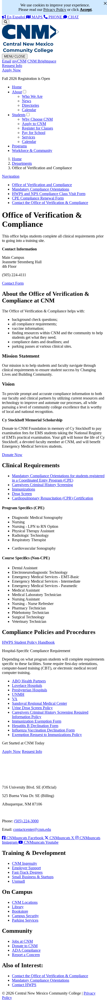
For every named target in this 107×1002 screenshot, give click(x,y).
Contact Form (13, 283)
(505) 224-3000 (26, 821)
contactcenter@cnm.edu (32, 829)
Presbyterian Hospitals (29, 690)
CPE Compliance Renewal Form (38, 198)
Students (18, 115)
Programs (19, 146)
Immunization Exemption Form (36, 721)
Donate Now (12, 455)
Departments (22, 163)
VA (14, 699)
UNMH (18, 694)
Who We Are (32, 96)
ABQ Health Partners (29, 681)
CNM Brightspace (41, 61)
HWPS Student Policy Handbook (28, 642)
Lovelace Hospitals (27, 685)
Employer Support (26, 868)
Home (17, 87)
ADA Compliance (26, 950)
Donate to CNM (25, 946)
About (17, 92)
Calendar (29, 110)
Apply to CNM (34, 124)
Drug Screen (22, 494)
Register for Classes (37, 128)
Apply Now (11, 70)
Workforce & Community (32, 150)
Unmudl (18, 881)
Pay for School (33, 133)
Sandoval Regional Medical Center (39, 703)
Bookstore (20, 911)
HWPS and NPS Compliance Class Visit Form (48, 194)
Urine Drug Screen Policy (32, 708)
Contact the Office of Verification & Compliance (50, 202)
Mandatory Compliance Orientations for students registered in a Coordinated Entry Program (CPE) (58, 478)
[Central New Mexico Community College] (30, 51)
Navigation (10, 176)
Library (18, 907)
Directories (30, 105)
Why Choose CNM (37, 119)
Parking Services (25, 920)
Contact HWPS (24, 985)
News (26, 101)
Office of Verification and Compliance (42, 185)
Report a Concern (26, 955)
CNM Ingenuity (24, 863)
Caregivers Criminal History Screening (42, 485)
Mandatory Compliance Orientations (40, 189)
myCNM (19, 61)
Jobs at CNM (22, 941)
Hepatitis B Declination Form (35, 726)
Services (28, 137)
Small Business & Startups (33, 877)
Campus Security (25, 916)
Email (6, 61)
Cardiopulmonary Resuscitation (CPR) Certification (52, 498)
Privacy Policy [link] (54, 9)
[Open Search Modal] (5, 22)
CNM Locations (25, 902)
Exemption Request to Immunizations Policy (47, 735)
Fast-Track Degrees (27, 872)
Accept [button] (86, 9)
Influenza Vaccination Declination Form (43, 730)
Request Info (12, 66)
